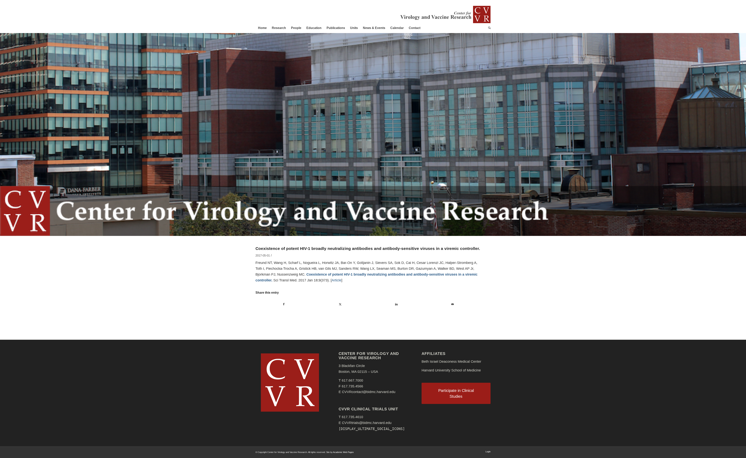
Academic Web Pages (343, 452)
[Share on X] (340, 304)
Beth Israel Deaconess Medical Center (451, 361)
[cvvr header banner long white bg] (445, 14)
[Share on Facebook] (284, 304)
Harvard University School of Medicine (451, 370)
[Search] (488, 28)
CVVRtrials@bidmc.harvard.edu (366, 423)
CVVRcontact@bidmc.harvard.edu (368, 392)
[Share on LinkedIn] (396, 304)
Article (336, 280)
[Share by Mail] (453, 304)
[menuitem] (262, 28)
